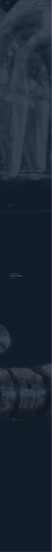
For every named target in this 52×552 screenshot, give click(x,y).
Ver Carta (12, 277)
